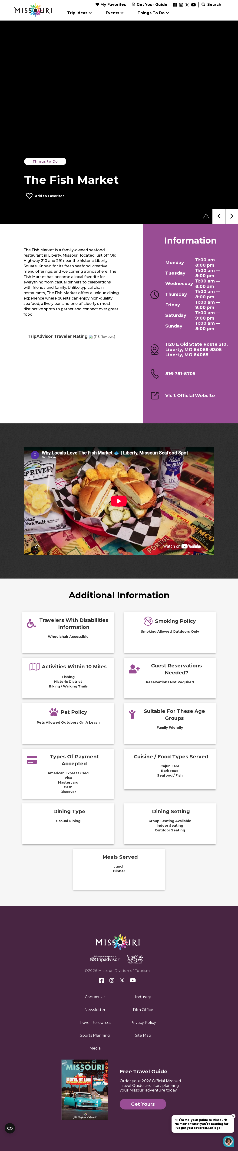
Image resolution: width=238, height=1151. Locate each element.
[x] (187, 5)
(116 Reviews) (104, 337)
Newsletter (95, 1010)
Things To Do (151, 13)
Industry (143, 997)
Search (213, 4)
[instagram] (181, 5)
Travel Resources (95, 1022)
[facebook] (175, 5)
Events (112, 13)
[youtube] (193, 5)
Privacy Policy (143, 1022)
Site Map (143, 1035)
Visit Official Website (190, 395)
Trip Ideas (77, 13)
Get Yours (143, 1104)
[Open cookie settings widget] (10, 1128)
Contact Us (95, 997)
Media (95, 1048)
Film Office (143, 1010)
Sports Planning (95, 1035)
